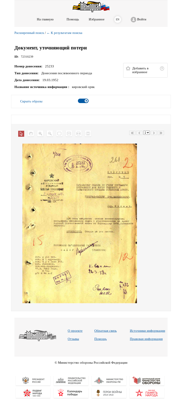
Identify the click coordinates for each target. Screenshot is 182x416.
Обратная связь (105, 330)
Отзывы (73, 339)
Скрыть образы (31, 101)
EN (117, 19)
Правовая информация (146, 339)
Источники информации (147, 330)
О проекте (75, 330)
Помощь (100, 339)
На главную (45, 19)
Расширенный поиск (29, 33)
